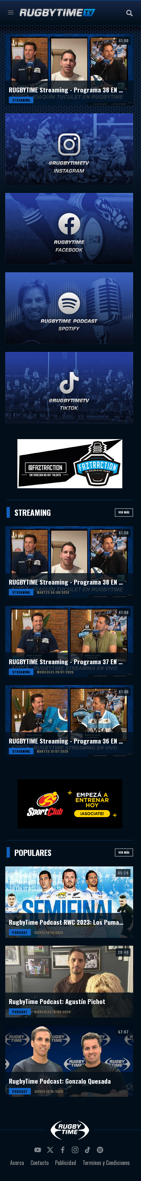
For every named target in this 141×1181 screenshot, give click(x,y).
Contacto (39, 1163)
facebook (63, 1152)
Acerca (17, 1163)
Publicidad (65, 1163)
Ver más (124, 512)
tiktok (88, 1152)
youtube (38, 1152)
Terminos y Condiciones (106, 1163)
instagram (76, 1152)
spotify (101, 1152)
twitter (51, 1152)
